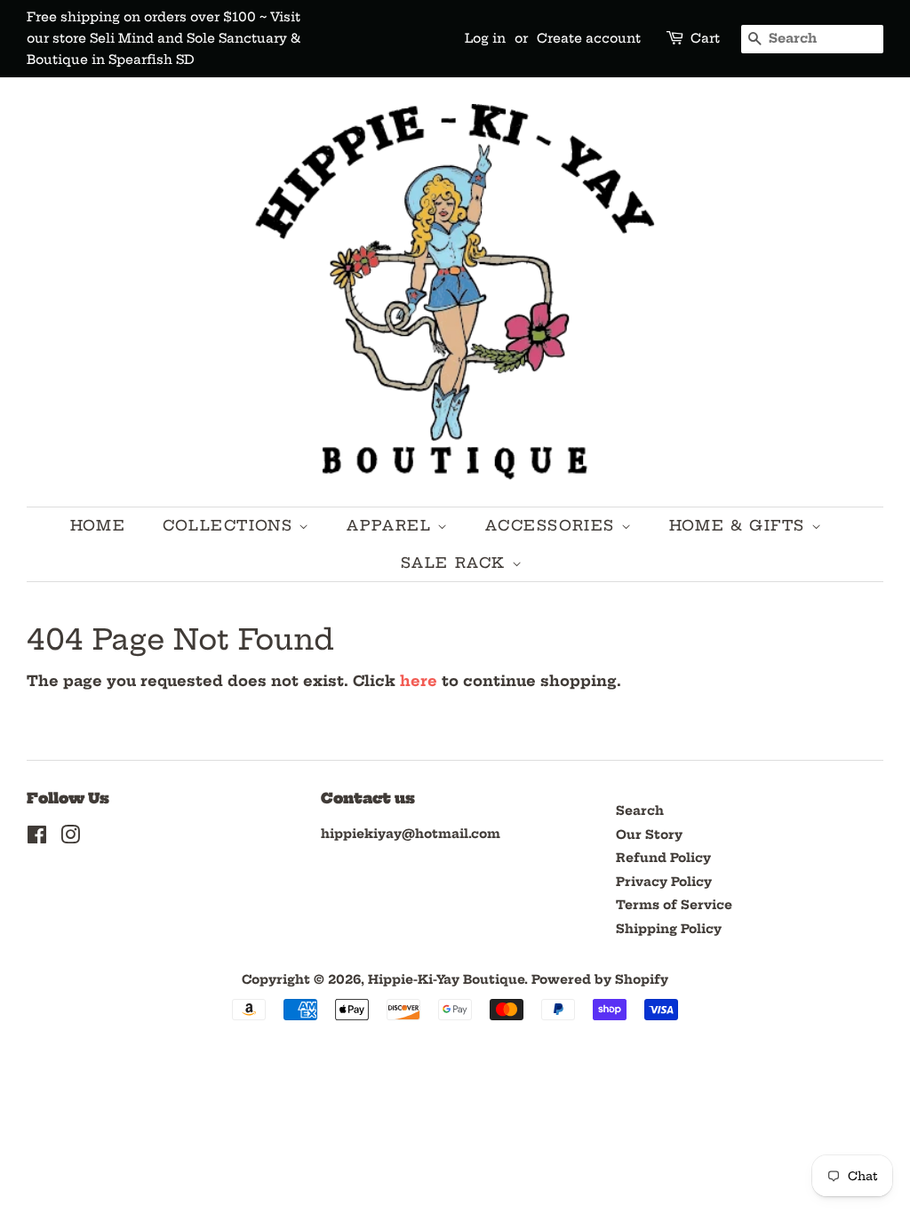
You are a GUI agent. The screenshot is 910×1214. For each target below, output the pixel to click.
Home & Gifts (740, 525)
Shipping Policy (669, 929)
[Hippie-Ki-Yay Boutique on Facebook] (37, 838)
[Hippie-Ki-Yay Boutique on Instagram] (70, 838)
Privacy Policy (664, 882)
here (418, 681)
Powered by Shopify (599, 979)
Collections (231, 525)
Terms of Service (674, 905)
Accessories (552, 525)
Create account (589, 38)
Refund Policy (663, 858)
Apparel (392, 525)
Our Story (649, 835)
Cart (705, 38)
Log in (485, 38)
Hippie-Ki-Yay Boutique (446, 979)
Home (97, 525)
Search (640, 811)
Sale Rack (456, 562)
